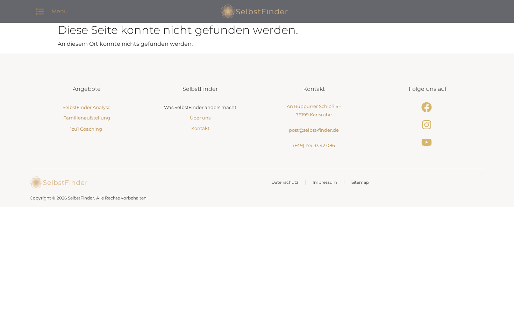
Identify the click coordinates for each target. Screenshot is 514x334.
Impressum (325, 182)
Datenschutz (284, 182)
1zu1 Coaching (86, 129)
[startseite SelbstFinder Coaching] (59, 182)
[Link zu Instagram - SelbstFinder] (427, 124)
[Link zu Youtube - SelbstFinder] (427, 142)
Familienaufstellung (86, 118)
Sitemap (360, 182)
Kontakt (200, 128)
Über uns (200, 118)
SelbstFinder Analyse (86, 107)
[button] (39, 11)
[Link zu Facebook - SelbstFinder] (427, 107)
